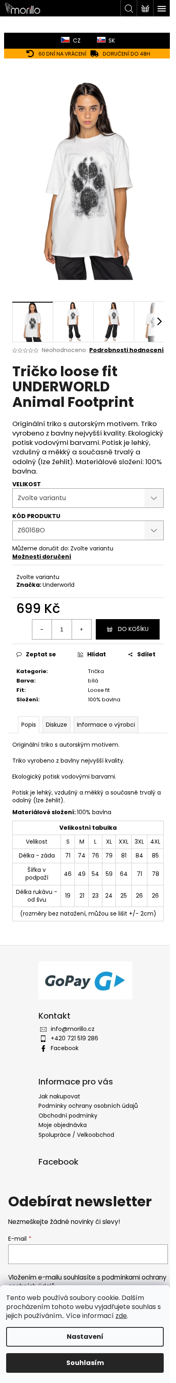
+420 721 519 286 (74, 1038)
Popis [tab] (28, 725)
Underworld (58, 585)
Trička (96, 671)
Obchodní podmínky (67, 1115)
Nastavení (85, 1336)
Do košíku (133, 629)
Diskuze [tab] (56, 725)
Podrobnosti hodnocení (126, 350)
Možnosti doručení (41, 556)
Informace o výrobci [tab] (106, 725)
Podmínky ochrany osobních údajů (88, 1106)
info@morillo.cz (73, 1029)
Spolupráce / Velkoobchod (76, 1135)
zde (121, 1315)
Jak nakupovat (59, 1096)
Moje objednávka (62, 1125)
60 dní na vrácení (62, 53)
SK (111, 40)
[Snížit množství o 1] (42, 629)
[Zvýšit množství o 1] (81, 629)
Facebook (65, 1048)
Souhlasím (85, 1362)
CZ (77, 40)
